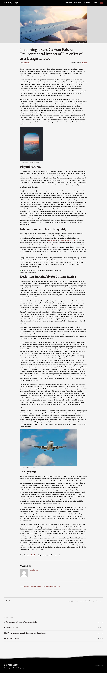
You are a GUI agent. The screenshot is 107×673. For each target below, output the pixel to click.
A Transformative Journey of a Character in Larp (21, 622)
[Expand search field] (101, 3)
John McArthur (28, 468)
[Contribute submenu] (90, 2)
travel (59, 586)
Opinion (84, 63)
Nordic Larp (11, 3)
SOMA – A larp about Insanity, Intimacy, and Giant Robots (25, 633)
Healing (8, 601)
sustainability (53, 586)
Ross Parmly (31, 555)
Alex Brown (26, 63)
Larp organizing (46, 586)
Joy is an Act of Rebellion (13, 639)
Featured (39, 586)
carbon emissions (24, 586)
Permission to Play (11, 628)
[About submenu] (97, 2)
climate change (32, 586)
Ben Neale (27, 272)
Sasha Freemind (29, 163)
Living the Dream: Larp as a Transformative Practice (84, 601)
